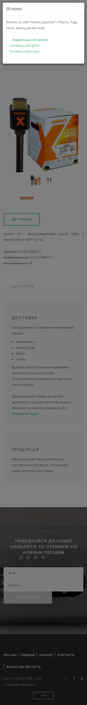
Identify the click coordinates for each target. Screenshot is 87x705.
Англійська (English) (24, 45)
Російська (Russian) (24, 51)
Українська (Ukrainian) (30, 40)
